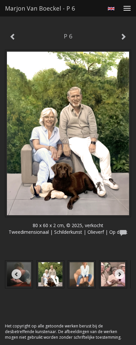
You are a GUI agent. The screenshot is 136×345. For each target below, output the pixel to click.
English (111, 9)
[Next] (119, 274)
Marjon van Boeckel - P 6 (40, 8)
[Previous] (16, 274)
